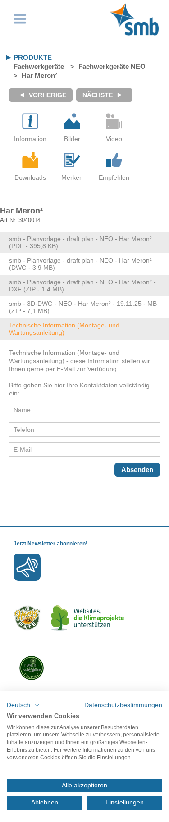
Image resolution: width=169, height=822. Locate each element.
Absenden (137, 469)
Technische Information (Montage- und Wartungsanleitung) (64, 329)
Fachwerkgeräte (39, 66)
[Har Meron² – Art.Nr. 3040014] (72, 121)
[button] (23, 705)
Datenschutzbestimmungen (123, 705)
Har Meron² (39, 75)
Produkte (33, 57)
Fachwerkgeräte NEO (112, 66)
